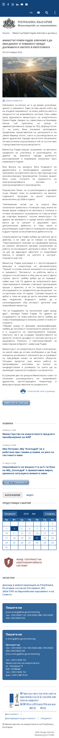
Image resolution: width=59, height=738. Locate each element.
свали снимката (14, 100)
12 (22, 533)
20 (29, 538)
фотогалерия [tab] (12, 495)
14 (37, 533)
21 (37, 538)
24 (6, 542)
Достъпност (12, 714)
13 (29, 533)
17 (6, 538)
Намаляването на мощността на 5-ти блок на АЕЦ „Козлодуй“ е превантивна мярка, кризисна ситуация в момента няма (28, 470)
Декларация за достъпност (20, 718)
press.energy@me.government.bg (23, 611)
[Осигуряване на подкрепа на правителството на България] (33, 700)
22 (45, 538)
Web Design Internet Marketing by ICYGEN (44, 733)
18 (14, 538)
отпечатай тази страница (41, 391)
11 (14, 533)
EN (31, 12)
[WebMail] (38, 12)
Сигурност (46, 718)
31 (6, 547)
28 (37, 542)
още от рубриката (16, 482)
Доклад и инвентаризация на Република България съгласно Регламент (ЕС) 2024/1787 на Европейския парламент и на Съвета (28, 589)
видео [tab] (29, 495)
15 (45, 533)
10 (6, 533)
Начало (6, 33)
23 (52, 538)
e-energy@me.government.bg (20, 638)
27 (29, 542)
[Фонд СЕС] (22, 562)
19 (22, 538)
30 (52, 542)
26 (22, 542)
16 (52, 533)
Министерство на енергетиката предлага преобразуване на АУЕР (28, 435)
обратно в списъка (16, 402)
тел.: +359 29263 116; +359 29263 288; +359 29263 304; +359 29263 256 (29, 617)
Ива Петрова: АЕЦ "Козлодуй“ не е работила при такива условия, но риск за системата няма (28, 452)
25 (14, 542)
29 (45, 542)
